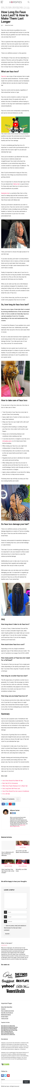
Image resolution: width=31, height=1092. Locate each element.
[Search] (28, 2)
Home (2, 7)
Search (3, 1079)
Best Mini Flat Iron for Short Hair (9, 1030)
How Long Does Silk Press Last (11, 788)
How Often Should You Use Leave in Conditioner (15, 791)
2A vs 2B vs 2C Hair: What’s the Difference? (22, 851)
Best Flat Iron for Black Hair (8, 1025)
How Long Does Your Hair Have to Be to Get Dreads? (8, 871)
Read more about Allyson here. (17, 825)
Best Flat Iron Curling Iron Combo (9, 1027)
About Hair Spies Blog (6, 1007)
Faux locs (4, 76)
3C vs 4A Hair (6, 794)
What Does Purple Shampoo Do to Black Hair (15, 786)
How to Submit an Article (7, 1010)
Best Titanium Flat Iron (7, 1031)
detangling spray (7, 441)
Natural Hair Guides (18, 7)
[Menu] (2, 2)
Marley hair (16, 184)
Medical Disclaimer (6, 1014)
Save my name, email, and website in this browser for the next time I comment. (15, 928)
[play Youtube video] (15, 125)
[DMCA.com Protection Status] (5, 1064)
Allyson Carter (15, 810)
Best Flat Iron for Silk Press (8, 1034)
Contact (3, 1009)
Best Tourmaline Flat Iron (7, 1033)
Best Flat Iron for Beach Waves (9, 1028)
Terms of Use (4, 1018)
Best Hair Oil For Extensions (10, 783)
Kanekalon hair (5, 193)
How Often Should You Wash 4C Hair (12, 780)
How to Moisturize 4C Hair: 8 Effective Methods (8, 853)
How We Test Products (7, 1012)
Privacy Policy (4, 1016)
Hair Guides (9, 7)
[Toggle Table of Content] (17, 799)
